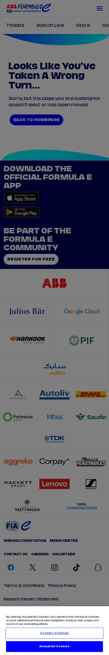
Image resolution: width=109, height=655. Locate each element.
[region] (54, 630)
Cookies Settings (54, 633)
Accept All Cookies (54, 646)
